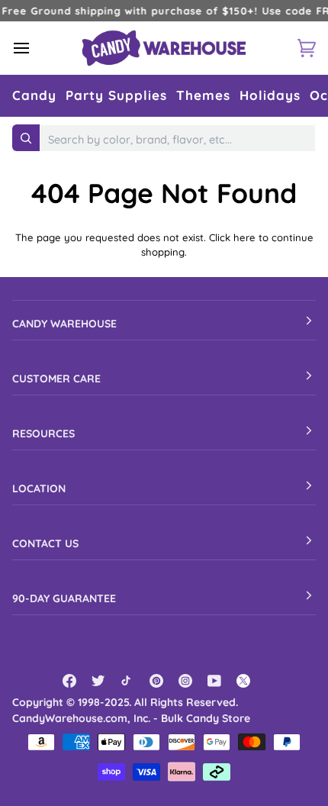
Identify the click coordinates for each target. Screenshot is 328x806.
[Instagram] (185, 681)
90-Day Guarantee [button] (64, 598)
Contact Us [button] (45, 543)
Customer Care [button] (56, 378)
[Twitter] (98, 681)
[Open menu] (35, 47)
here (244, 237)
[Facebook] (69, 681)
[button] (34, 96)
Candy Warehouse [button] (64, 323)
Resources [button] (43, 433)
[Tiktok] (127, 681)
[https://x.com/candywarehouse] (243, 681)
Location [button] (39, 488)
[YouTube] (214, 681)
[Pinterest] (156, 681)
